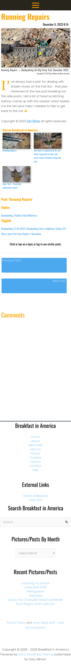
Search (36, 462)
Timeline (35, 457)
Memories (36, 445)
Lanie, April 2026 (35, 587)
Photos (35, 453)
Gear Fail (12, 234)
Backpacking (7, 215)
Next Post (58, 281)
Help (35, 470)
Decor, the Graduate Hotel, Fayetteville (35, 600)
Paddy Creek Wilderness (26, 215)
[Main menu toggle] (35, 5)
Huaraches (36, 234)
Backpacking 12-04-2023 (13, 228)
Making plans (35, 591)
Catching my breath (35, 583)
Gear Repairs (23, 234)
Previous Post (11, 260)
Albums (35, 449)
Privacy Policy (16, 622)
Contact (35, 466)
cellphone (49, 228)
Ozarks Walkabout (35, 496)
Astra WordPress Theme (35, 654)
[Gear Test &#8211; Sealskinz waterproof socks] (16, 174)
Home (35, 437)
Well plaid (35, 595)
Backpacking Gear (35, 228)
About (35, 441)
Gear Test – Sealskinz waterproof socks (12, 185)
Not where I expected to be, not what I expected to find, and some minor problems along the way (47, 156)
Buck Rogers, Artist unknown (35, 604)
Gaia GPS (35, 500)
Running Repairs (10, 150)
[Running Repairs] (16, 141)
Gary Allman (33, 121)
